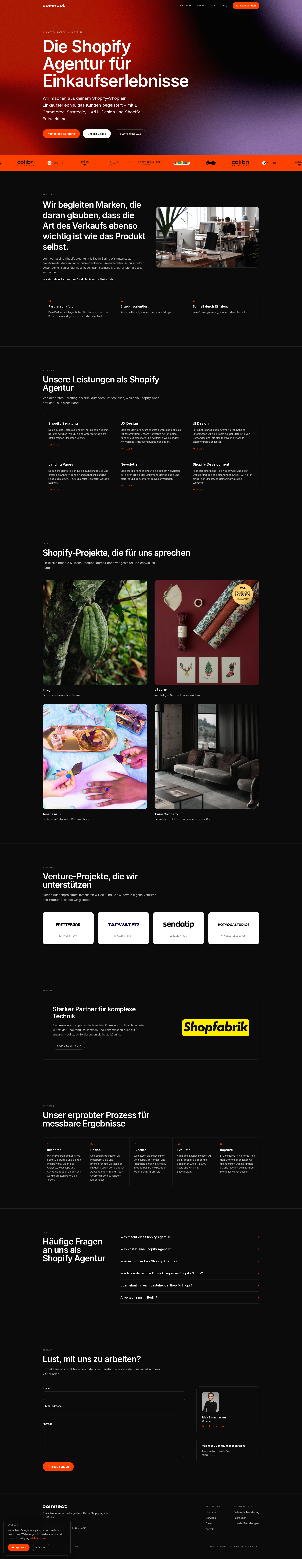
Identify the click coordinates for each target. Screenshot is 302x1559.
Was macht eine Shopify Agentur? (189, 1237)
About (213, 5)
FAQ (225, 5)
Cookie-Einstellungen (246, 1523)
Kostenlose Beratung (61, 133)
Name (46, 1388)
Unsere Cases (97, 133)
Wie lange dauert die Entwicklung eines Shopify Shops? (189, 1273)
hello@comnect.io (130, 133)
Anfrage (47, 1423)
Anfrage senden (246, 5)
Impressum (240, 1517)
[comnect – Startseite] (54, 5)
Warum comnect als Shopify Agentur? (189, 1261)
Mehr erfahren (39, 1538)
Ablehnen (40, 1547)
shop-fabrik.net (69, 1045)
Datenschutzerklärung (246, 1512)
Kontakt (210, 1528)
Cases (200, 5)
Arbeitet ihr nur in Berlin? (189, 1297)
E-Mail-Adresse (52, 1405)
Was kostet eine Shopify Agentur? (189, 1249)
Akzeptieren (18, 1547)
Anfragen (55, 444)
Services (186, 5)
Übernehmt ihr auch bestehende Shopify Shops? (189, 1285)
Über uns (211, 1512)
